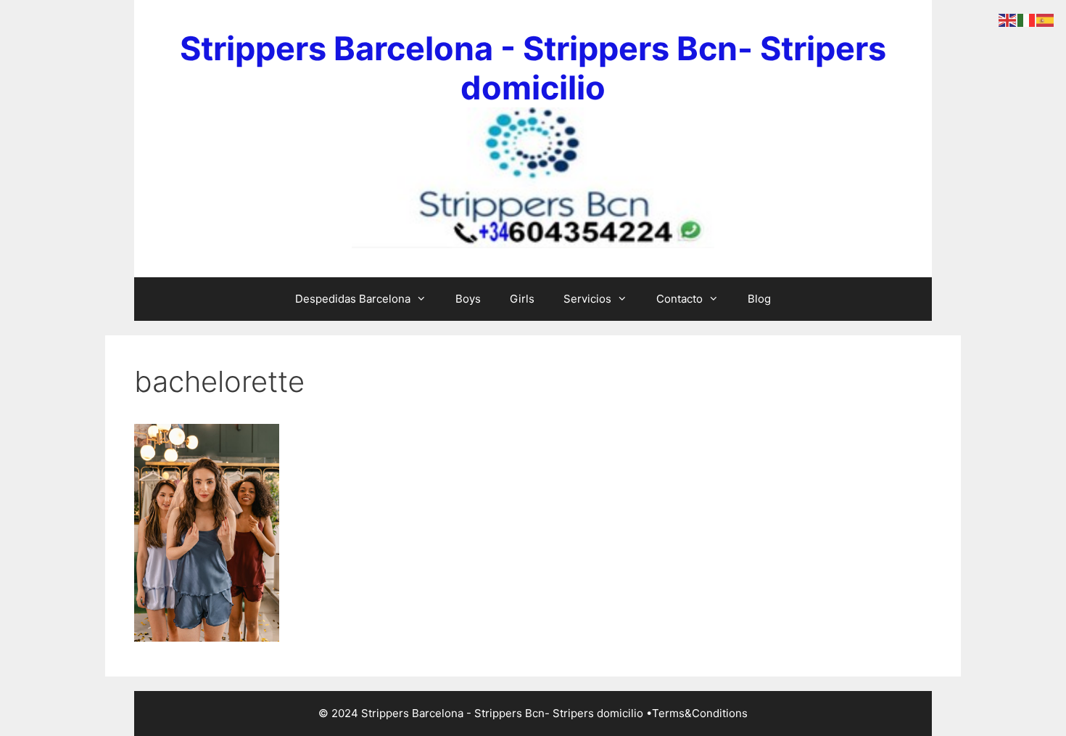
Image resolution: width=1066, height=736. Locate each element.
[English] (1008, 19)
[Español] (1045, 19)
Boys (468, 299)
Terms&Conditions (700, 713)
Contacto (679, 299)
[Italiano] (1026, 19)
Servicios (587, 299)
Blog (759, 299)
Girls (522, 299)
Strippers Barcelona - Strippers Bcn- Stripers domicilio (533, 67)
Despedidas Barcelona (352, 299)
